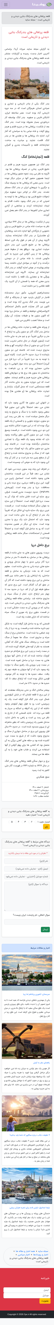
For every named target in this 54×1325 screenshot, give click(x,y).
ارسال (45, 929)
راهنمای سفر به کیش (41, 1062)
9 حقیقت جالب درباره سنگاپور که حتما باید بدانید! (30, 1135)
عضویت (45, 1301)
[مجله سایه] (41, 4)
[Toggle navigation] (6, 4)
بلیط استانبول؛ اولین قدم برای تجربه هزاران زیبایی (30, 1207)
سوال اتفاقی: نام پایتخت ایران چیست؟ (31, 915)
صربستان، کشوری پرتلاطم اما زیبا (36, 994)
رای (46, 826)
